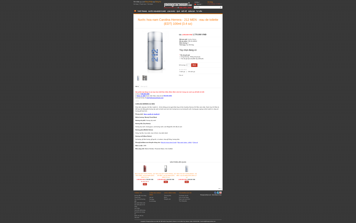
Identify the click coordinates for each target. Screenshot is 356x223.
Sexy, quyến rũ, (149, 114)
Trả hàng (151, 199)
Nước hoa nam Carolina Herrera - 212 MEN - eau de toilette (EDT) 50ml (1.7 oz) (187, 175)
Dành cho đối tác (139, 215)
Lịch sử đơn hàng (183, 197)
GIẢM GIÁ (191, 11)
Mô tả (137, 86)
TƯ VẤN (199, 11)
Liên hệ (151, 197)
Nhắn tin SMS (141, 96)
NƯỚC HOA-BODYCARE (157, 11)
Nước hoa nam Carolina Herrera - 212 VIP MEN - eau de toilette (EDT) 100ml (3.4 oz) (166, 175)
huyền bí (156, 114)
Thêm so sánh (202, 66)
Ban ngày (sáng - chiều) (185, 142)
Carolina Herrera (192, 39)
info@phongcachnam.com (154, 98)
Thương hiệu (167, 195)
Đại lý (165, 197)
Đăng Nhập (149, 2)
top (219, 188)
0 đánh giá (182, 71)
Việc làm (136, 217)
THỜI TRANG (142, 11)
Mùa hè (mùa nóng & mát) (169, 142)
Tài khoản (150, 4)
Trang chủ (137, 15)
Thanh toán (143, 4)
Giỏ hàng (210, 2)
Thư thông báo (183, 201)
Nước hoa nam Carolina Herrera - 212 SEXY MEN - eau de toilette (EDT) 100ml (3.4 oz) (145, 175)
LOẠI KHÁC (171, 11)
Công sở (195, 142)
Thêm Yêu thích (202, 64)
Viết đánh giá (191, 71)
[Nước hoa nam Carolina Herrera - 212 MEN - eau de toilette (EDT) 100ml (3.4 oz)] (138, 78)
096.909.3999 (145, 94)
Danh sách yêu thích (184, 199)
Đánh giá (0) (144, 86)
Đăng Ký (158, 2)
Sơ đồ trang (152, 201)
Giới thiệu (137, 208)
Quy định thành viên (139, 203)
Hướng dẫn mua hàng (140, 195)
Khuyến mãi (167, 199)
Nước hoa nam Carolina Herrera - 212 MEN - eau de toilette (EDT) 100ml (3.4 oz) (174, 15)
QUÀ (178, 11)
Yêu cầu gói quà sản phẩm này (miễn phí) (192, 58)
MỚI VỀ (184, 11)
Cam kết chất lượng (139, 210)
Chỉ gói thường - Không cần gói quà (190, 57)
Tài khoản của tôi (183, 195)
